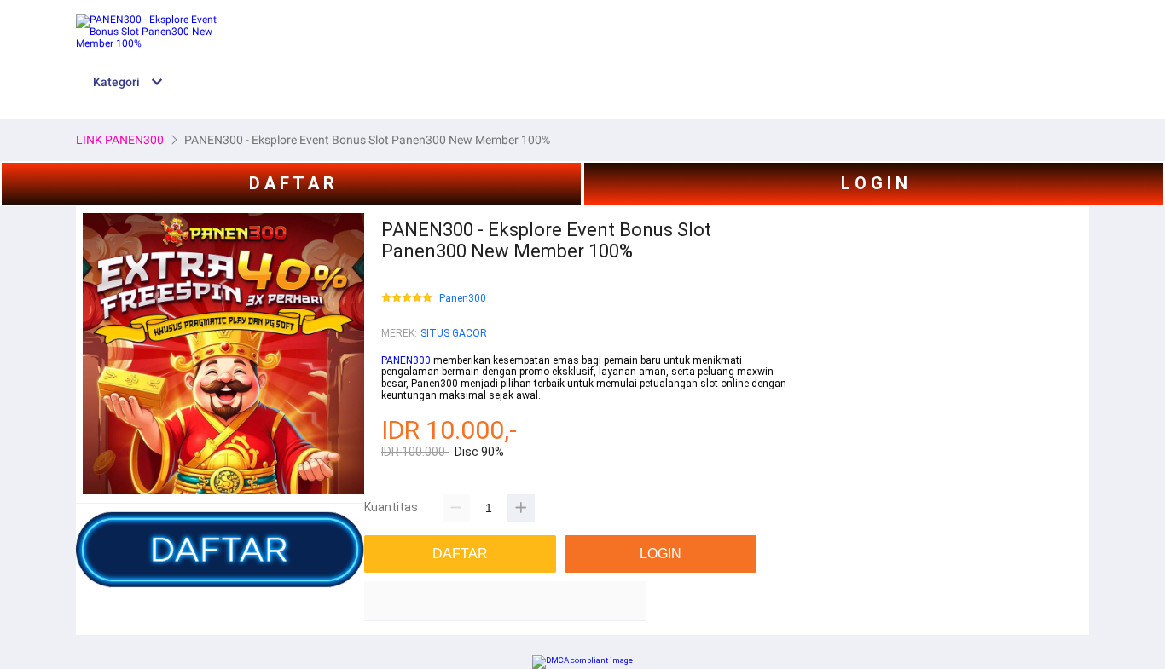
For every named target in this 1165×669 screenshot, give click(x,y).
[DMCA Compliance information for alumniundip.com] (582, 660)
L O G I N (874, 183)
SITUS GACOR (453, 333)
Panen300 (462, 298)
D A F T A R (291, 183)
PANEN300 (406, 360)
